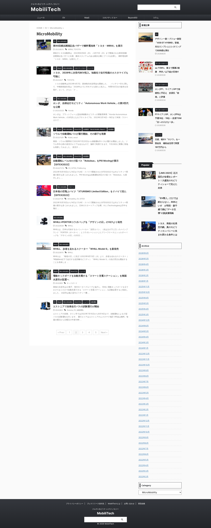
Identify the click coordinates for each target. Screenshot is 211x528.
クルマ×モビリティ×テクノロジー (105, 509)
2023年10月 (144, 365)
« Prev (61, 332)
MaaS (86, 17)
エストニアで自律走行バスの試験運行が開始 (76, 306)
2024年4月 (144, 337)
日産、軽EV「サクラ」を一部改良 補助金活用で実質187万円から (167, 143)
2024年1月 (143, 348)
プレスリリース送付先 (95, 504)
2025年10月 (144, 292)
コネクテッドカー (109, 17)
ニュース (41, 17)
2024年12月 (144, 320)
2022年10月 (144, 432)
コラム (156, 17)
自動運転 (80, 310)
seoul (75, 137)
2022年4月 (144, 465)
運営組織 (141, 504)
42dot (70, 137)
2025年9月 (144, 298)
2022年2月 (143, 476)
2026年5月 (144, 258)
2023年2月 (144, 409)
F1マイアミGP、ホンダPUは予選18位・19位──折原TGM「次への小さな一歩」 (168, 118)
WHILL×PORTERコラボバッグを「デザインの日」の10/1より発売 (87, 222)
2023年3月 (144, 404)
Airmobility (71, 199)
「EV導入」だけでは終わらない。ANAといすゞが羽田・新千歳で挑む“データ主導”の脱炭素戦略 (168, 205)
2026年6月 (144, 253)
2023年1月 (143, 415)
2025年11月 (144, 286)
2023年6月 (144, 387)
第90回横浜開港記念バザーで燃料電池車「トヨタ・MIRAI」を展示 (88, 45)
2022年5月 (144, 460)
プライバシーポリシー (74, 504)
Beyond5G (132, 17)
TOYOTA (77, 49)
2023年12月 (144, 353)
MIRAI (70, 49)
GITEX (73, 168)
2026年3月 (144, 270)
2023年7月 (144, 381)
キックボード (72, 283)
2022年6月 (144, 454)
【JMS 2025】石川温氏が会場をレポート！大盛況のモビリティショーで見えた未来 (168, 180)
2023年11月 (144, 359)
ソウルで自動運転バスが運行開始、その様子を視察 (79, 133)
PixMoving (81, 168)
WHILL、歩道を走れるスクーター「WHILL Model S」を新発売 (86, 248)
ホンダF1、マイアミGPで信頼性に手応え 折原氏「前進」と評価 (167, 93)
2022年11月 (144, 426)
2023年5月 (144, 392)
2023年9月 (144, 370)
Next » (104, 332)
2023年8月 (144, 376)
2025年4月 (144, 309)
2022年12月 (144, 420)
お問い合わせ (129, 504)
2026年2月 (144, 275)
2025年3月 (144, 314)
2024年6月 (144, 325)
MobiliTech (46, 9)
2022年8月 (144, 443)
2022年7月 (143, 448)
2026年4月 (144, 264)
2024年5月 (144, 331)
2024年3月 (144, 342)
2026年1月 (143, 281)
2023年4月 (144, 398)
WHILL (70, 226)
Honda (70, 110)
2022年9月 (144, 437)
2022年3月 (144, 471)
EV (64, 17)
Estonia (70, 310)
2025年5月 (144, 303)
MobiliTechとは (114, 504)
